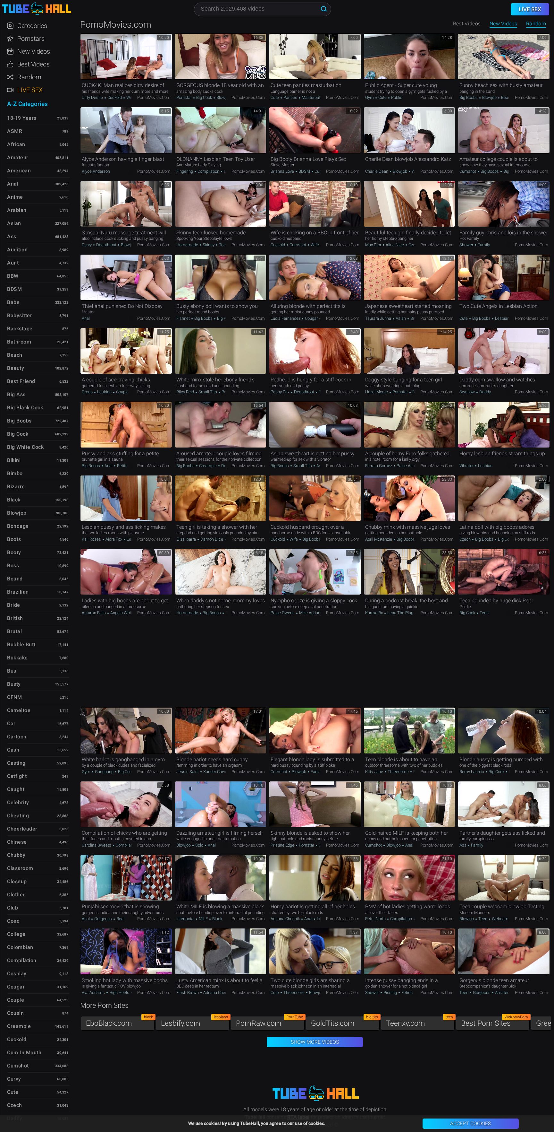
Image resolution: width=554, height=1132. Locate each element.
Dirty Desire (93, 97)
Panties (290, 97)
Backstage (20, 329)
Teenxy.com (419, 1021)
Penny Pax (280, 391)
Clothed (16, 895)
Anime (15, 197)
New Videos (503, 24)
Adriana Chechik (286, 918)
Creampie (208, 465)
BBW (13, 276)
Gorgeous (103, 918)
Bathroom (19, 342)
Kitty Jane (374, 771)
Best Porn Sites (494, 1021)
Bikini (14, 460)
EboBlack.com (119, 1021)
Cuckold (114, 97)
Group (88, 391)
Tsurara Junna (378, 318)
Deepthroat (106, 244)
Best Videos (33, 64)
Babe (13, 302)
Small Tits (207, 391)
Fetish (406, 992)
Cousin (15, 1013)
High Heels (119, 992)
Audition (17, 250)
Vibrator (466, 465)
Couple (122, 391)
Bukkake (17, 658)
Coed (13, 921)
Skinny (208, 244)
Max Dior (373, 244)
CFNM (14, 697)
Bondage (18, 526)
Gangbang (104, 771)
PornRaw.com (269, 1021)
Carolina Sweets (97, 845)
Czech (229, 171)
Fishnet (183, 318)
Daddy (484, 391)
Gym (370, 97)
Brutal (14, 631)
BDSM (304, 171)
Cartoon (17, 737)
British (15, 618)
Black (216, 918)
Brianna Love (283, 171)
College (16, 934)
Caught (15, 789)
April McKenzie (379, 539)
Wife (130, 97)
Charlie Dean (377, 171)
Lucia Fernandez (286, 318)
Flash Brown (188, 992)
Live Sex (30, 90)
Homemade (187, 244)
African (16, 144)
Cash (13, 750)
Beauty (15, 368)
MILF (203, 918)
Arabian (17, 210)
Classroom (20, 868)
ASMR (14, 131)
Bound (15, 579)
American (19, 171)
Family (483, 244)
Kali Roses (92, 539)
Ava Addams (94, 992)
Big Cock (204, 97)
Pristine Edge (283, 845)
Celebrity (18, 802)
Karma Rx (374, 612)
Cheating (18, 816)
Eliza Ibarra (186, 539)
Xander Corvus (216, 771)
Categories (32, 26)
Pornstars (31, 38)
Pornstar (184, 97)
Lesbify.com (194, 1021)
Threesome (398, 771)
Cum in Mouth (24, 1052)
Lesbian (501, 318)
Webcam (499, 918)
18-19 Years (22, 118)
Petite (122, 465)
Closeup (17, 881)
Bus (11, 671)
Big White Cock (25, 447)
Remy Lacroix (472, 771)
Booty (14, 552)
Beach (506, 97)
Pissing (390, 992)
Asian (401, 318)
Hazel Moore (377, 391)
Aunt (13, 263)
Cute (275, 97)
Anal (86, 318)
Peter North (376, 918)
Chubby (16, 855)
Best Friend (21, 381)
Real (119, 918)
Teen (223, 244)
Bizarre (16, 486)
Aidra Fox (114, 539)
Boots (14, 539)
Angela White (122, 612)
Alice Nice (395, 244)
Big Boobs (469, 97)
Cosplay (17, 974)
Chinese (17, 842)
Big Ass (509, 171)
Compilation (208, 171)
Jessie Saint (188, 771)
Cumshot (323, 171)
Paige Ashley (408, 465)
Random (536, 24)
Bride (13, 605)
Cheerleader (22, 829)
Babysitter (19, 315)
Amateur (502, 992)
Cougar (311, 318)
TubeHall (36, 9)
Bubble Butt (21, 644)
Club (12, 908)
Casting (16, 763)
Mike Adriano (310, 612)
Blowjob (223, 97)
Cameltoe (18, 710)
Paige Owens (283, 612)
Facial (316, 771)
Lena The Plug (400, 612)
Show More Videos (315, 1042)
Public (396, 97)
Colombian (20, 947)
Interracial (185, 918)
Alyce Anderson (96, 171)
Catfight (17, 776)
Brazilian (18, 592)
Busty (14, 684)
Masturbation (313, 97)
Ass (463, 845)
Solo (199, 845)
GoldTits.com (344, 1021)
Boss (13, 565)
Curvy (87, 244)
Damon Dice (211, 539)
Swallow (467, 391)
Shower (466, 244)
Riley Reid (185, 391)
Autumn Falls (94, 612)
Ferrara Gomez (379, 465)
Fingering (185, 171)
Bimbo (15, 473)
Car (11, 723)
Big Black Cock (25, 408)
